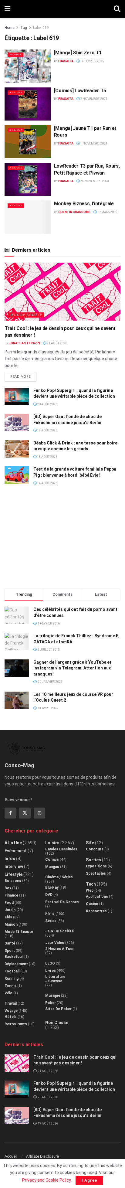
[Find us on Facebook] (10, 813)
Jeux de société (25, 315)
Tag (23, 28)
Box (8, 888)
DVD (48, 895)
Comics (52, 859)
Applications (97, 896)
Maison (11, 924)
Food (9, 902)
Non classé (56, 1022)
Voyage (11, 1011)
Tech (91, 884)
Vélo (8, 993)
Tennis (10, 986)
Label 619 (41, 28)
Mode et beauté (19, 932)
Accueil (11, 1156)
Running (12, 978)
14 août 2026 (46, 483)
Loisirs (52, 842)
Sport (10, 950)
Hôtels (11, 1017)
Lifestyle (13, 874)
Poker (50, 1003)
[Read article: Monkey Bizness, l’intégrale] (28, 216)
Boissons (13, 881)
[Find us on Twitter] (25, 813)
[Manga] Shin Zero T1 (78, 53)
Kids (8, 917)
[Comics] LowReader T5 (80, 91)
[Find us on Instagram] (39, 813)
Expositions (96, 866)
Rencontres (96, 911)
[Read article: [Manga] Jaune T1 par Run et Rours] (28, 141)
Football (12, 971)
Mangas (15, 54)
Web (89, 890)
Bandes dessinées (61, 849)
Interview (14, 866)
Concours (94, 849)
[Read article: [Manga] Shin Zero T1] (28, 66)
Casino (92, 904)
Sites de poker (58, 1009)
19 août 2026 (46, 430)
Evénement (16, 850)
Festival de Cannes (62, 902)
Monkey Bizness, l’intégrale (84, 203)
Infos (10, 858)
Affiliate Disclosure (42, 1156)
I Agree (89, 1180)
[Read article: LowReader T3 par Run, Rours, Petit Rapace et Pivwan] (28, 179)
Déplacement (16, 964)
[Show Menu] (7, 9)
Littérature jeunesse (55, 979)
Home (9, 28)
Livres (50, 970)
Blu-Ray (52, 887)
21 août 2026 (56, 343)
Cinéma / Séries (59, 877)
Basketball (14, 957)
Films (50, 913)
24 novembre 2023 (94, 181)
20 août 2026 (46, 404)
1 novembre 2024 (93, 143)
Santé (10, 943)
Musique (52, 995)
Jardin (10, 910)
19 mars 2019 (106, 212)
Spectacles (96, 873)
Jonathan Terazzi (24, 343)
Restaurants (16, 1024)
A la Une (15, 92)
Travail (11, 1003)
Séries (50, 921)
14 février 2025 (91, 61)
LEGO (50, 963)
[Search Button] (117, 9)
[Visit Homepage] (62, 9)
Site (90, 842)
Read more (23, 375)
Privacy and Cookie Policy (46, 1180)
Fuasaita (65, 61)
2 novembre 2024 (93, 98)
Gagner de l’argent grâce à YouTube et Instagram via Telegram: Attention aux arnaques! (72, 668)
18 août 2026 (46, 456)
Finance (11, 895)
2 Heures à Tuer (59, 949)
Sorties (93, 859)
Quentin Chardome (74, 212)
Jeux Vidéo (54, 943)
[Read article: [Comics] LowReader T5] (28, 104)
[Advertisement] (62, 540)
